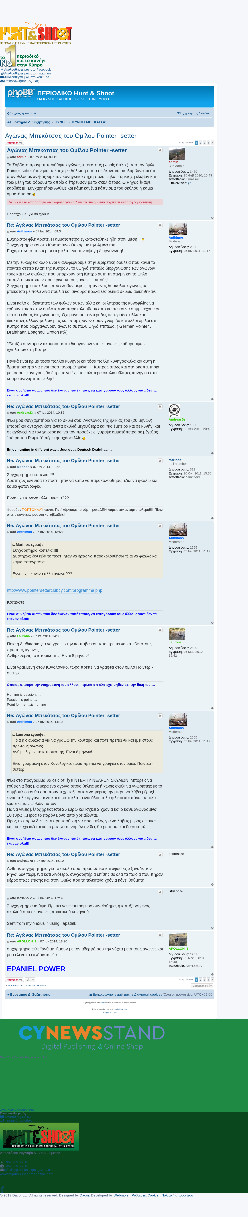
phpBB (103, 1003)
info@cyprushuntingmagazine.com (29, 1170)
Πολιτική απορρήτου (177, 1195)
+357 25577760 (15, 1166)
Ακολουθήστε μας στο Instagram (27, 73)
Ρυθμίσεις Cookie (145, 1195)
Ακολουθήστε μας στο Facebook (27, 69)
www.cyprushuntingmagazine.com (27, 1174)
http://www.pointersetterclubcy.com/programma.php (54, 590)
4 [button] (208, 142)
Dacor (84, 1195)
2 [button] (200, 142)
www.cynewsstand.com (17, 1110)
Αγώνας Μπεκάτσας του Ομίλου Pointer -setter (71, 135)
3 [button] (204, 142)
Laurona (175, 642)
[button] (212, 143)
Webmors (121, 1195)
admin (173, 162)
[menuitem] (22, 113)
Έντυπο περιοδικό (17, 1117)
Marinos (175, 460)
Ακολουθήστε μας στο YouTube (26, 77)
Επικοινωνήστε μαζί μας (21, 81)
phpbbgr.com (121, 1009)
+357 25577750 (15, 1162)
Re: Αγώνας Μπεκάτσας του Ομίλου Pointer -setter (63, 225)
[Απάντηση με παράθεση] (160, 150)
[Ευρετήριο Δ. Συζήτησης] (21, 93)
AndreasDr (177, 419)
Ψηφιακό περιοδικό (18, 1120)
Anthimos (176, 237)
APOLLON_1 (178, 948)
